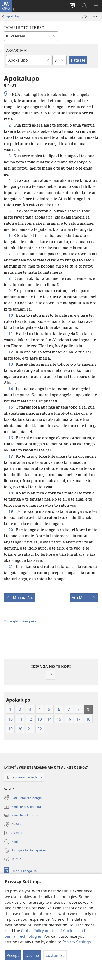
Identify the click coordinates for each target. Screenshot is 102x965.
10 (11, 315)
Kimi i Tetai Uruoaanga (23, 815)
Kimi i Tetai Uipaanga (22, 807)
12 (11, 352)
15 (11, 407)
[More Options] (95, 16)
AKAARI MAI (16, 50)
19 (11, 511)
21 (11, 566)
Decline (32, 955)
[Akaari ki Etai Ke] (84, 16)
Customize (55, 955)
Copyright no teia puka (20, 621)
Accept (13, 955)
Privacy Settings (76, 941)
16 (11, 438)
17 (11, 456)
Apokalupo (14, 16)
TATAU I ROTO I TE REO (24, 27)
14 (11, 389)
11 (11, 333)
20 (11, 530)
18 (11, 493)
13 (11, 364)
